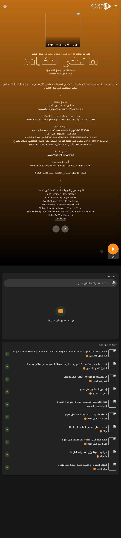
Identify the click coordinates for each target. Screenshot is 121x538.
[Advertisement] (60, 500)
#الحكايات (60, 219)
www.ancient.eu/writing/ (60, 155)
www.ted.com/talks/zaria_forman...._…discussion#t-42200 (60, 144)
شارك (65, 229)
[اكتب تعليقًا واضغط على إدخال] (60, 283)
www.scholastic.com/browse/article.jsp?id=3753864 (60, 130)
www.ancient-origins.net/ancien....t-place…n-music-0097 (60, 165)
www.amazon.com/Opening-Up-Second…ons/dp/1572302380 (60, 119)
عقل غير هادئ (82, 54)
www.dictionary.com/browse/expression (60, 109)
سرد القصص (37, 54)
